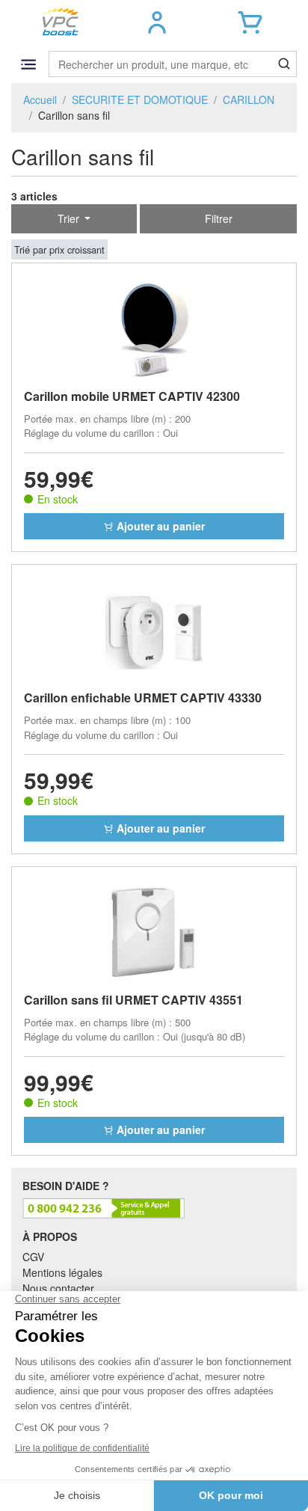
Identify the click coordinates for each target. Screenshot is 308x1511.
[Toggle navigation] (28, 64)
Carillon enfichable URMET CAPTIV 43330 (143, 697)
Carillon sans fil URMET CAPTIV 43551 (133, 999)
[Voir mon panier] (250, 22)
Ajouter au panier (159, 525)
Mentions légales (62, 1272)
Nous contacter (58, 1288)
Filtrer (218, 218)
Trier (70, 218)
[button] (157, 22)
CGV (33, 1256)
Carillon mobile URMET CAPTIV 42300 (132, 396)
